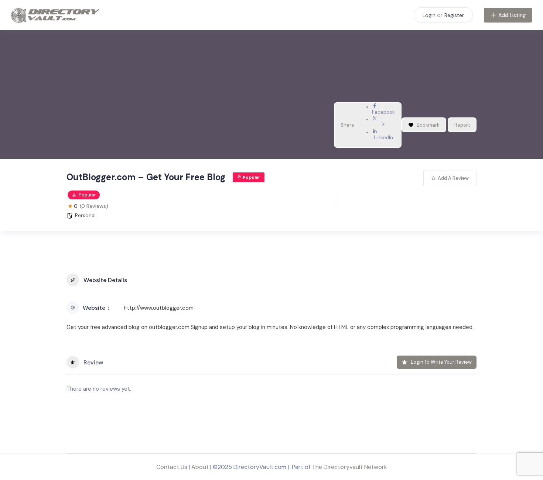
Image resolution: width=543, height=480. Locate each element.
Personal (85, 215)
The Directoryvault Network (349, 467)
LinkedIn (383, 137)
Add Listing (512, 15)
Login (429, 15)
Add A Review (453, 178)
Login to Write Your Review (441, 362)
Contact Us (171, 467)
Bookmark (428, 125)
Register (454, 15)
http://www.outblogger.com (159, 308)
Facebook (383, 112)
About (200, 467)
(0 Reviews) (94, 206)
